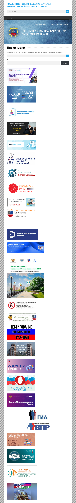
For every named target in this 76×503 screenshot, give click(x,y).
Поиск (9, 60)
